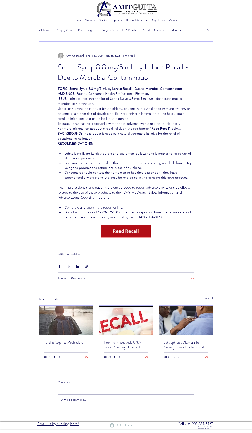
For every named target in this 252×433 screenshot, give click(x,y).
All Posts (44, 30)
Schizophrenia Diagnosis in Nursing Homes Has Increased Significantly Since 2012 (184, 345)
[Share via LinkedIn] (77, 266)
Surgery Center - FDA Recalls (119, 30)
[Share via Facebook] (59, 266)
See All (209, 298)
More (175, 30)
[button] (208, 30)
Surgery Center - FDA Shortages (75, 30)
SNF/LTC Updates (153, 30)
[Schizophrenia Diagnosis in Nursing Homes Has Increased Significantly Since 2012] (186, 320)
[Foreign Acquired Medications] (66, 320)
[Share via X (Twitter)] (68, 266)
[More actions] (192, 55)
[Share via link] (86, 266)
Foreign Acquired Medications (63, 342)
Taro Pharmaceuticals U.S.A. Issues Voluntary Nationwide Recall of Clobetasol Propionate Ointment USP (125, 345)
